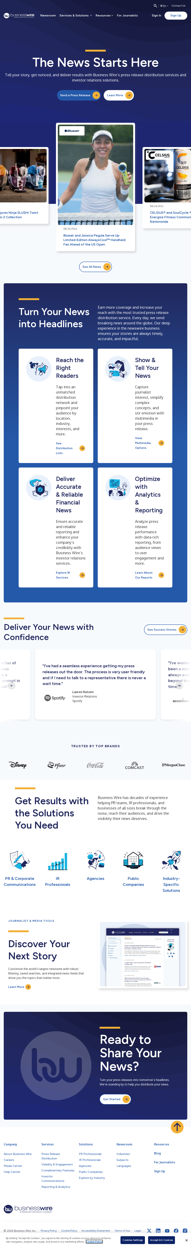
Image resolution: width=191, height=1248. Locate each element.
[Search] (155, 5)
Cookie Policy (94, 1241)
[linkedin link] (158, 1231)
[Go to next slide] (179, 685)
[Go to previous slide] (11, 685)
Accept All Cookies (161, 1239)
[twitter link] (149, 1231)
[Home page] (19, 15)
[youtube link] (167, 1231)
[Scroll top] (177, 1127)
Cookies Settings (133, 1239)
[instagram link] (185, 1231)
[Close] (186, 1240)
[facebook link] (176, 1231)
